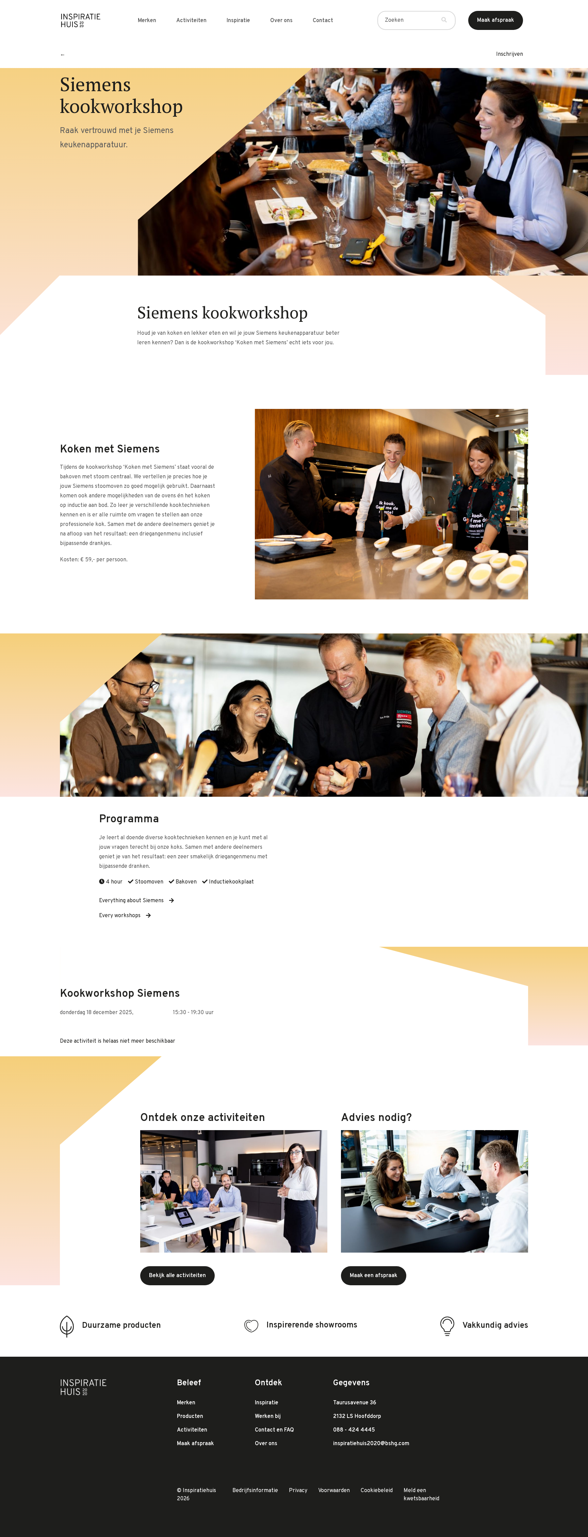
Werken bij (268, 1416)
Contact (323, 20)
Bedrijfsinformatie (255, 1490)
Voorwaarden (334, 1490)
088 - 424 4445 (354, 1430)
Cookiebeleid (377, 1490)
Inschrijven (509, 54)
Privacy (298, 1490)
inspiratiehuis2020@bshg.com (371, 1443)
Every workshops (120, 915)
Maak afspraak (195, 1443)
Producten (190, 1416)
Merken (147, 20)
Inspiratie (238, 20)
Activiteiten (191, 20)
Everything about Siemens (131, 900)
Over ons (281, 20)
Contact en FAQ (274, 1430)
